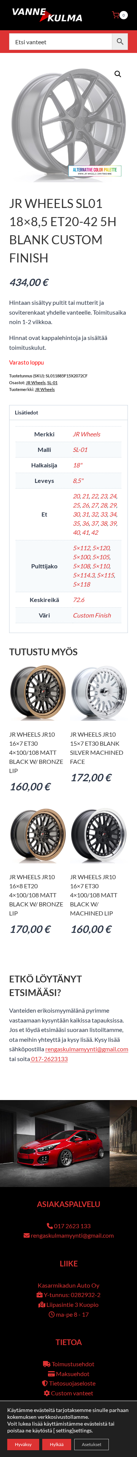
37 (94, 523)
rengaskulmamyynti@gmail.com (86, 1048)
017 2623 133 (72, 1225)
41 (85, 532)
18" (77, 465)
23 (103, 496)
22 (94, 496)
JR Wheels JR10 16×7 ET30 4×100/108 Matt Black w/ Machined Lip (93, 895)
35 (76, 523)
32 (94, 514)
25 (76, 505)
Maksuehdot (72, 1373)
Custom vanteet (72, 1392)
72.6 (78, 599)
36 (85, 523)
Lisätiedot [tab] (26, 412)
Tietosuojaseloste (72, 1383)
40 (76, 532)
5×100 (81, 556)
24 (112, 496)
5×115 (105, 575)
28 (103, 505)
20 (76, 496)
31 (85, 514)
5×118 (81, 584)
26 (85, 505)
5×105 (100, 556)
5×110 (100, 565)
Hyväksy (23, 1444)
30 (76, 514)
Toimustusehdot (73, 1363)
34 (112, 514)
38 (103, 523)
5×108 (81, 565)
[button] (118, 74)
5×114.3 (83, 575)
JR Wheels (36, 382)
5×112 (81, 547)
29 (112, 505)
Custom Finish (92, 615)
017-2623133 (49, 1058)
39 (112, 523)
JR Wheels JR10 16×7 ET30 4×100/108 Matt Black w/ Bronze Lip (36, 752)
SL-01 (52, 382)
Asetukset (91, 1444)
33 (103, 514)
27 (94, 505)
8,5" (78, 480)
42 (94, 532)
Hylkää (57, 1444)
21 (85, 496)
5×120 (100, 547)
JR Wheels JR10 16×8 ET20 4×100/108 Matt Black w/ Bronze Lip (36, 895)
